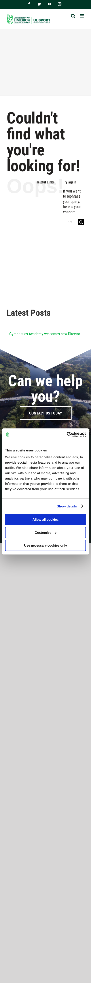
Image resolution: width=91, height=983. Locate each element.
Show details (67, 506)
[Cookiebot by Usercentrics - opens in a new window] (66, 435)
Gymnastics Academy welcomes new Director (44, 334)
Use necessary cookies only (45, 545)
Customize (43, 532)
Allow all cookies (45, 519)
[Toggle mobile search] (73, 15)
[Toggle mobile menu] (82, 15)
